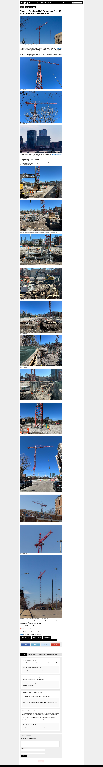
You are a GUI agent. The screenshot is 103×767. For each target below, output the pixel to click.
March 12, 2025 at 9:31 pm (34, 692)
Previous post (37, 648)
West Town (58, 48)
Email (22, 751)
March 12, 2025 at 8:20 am (32, 677)
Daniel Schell (23, 46)
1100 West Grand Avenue (25, 637)
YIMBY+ (33, 2)
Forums (49, 2)
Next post (44, 648)
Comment (22, 740)
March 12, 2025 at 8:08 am (33, 667)
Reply (36, 660)
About (38, 2)
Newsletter (43, 2)
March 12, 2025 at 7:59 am (29, 660)
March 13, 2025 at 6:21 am (35, 699)
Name (22, 748)
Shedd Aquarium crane (56, 154)
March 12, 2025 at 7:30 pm (29, 683)
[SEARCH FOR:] (77, 2)
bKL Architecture (47, 637)
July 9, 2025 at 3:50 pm (32, 724)
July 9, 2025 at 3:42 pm (29, 710)
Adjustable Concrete (37, 637)
